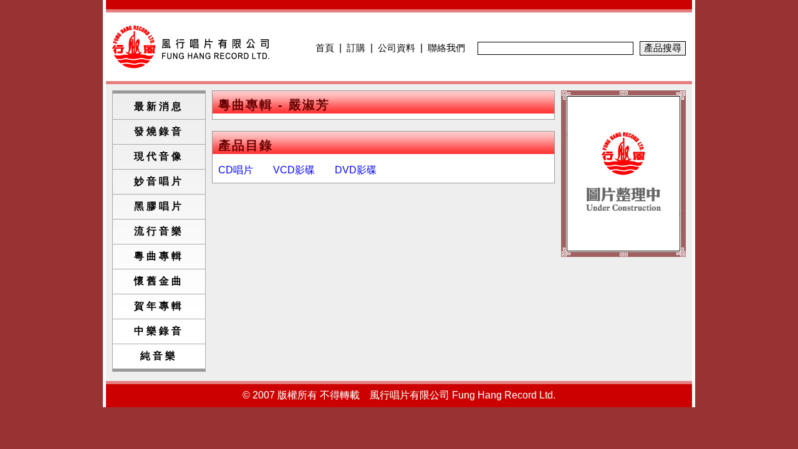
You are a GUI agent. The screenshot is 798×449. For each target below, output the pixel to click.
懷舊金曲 (159, 281)
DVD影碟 (356, 170)
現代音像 (159, 156)
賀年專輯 (159, 306)
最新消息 (159, 106)
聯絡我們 (446, 47)
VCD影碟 (294, 170)
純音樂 (159, 355)
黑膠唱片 (159, 206)
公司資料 (396, 47)
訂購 (356, 47)
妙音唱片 (159, 181)
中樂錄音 (159, 331)
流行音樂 (159, 231)
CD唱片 (235, 170)
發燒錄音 (159, 131)
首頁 (324, 47)
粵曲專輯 (159, 256)
